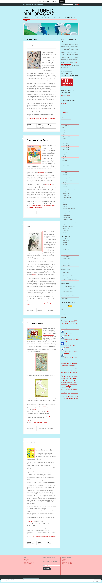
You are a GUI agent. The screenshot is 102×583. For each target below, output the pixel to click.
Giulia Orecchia (67, 380)
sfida (48, 303)
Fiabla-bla (31, 442)
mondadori (68, 386)
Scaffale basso (66, 224)
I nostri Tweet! (66, 117)
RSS (25, 21)
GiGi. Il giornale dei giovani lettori (70, 190)
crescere (75, 369)
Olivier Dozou (49, 536)
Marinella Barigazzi (67, 263)
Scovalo (44, 406)
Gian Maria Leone (50, 310)
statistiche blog (66, 163)
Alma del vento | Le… (68, 351)
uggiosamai (49, 543)
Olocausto (76, 387)
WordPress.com (27, 565)
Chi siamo (35, 18)
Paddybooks (65, 213)
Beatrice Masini (68, 366)
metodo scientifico (35, 207)
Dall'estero (65, 130)
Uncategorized (66, 165)
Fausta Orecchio (32, 536)
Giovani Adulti (39, 310)
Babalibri (73, 365)
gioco (43, 118)
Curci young (62, 370)
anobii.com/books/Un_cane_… (69, 291)
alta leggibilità (69, 363)
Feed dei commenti (28, 563)
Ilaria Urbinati (66, 240)
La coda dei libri (66, 195)
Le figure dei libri (66, 199)
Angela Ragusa (66, 256)
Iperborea (66, 382)
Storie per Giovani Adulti (68, 226)
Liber (64, 202)
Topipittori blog (66, 230)
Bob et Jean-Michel (66, 174)
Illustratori (46, 18)
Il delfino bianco (66, 272)
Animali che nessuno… (69, 357)
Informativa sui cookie (20, 580)
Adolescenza (63, 363)
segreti (44, 303)
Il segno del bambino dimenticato (70, 279)
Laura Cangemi (72, 384)
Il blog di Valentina (67, 193)
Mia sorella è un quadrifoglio (69, 275)
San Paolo (66, 394)
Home (26, 18)
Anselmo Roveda (69, 365)
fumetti (68, 378)
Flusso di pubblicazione (29, 562)
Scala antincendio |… (68, 339)
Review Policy (71, 18)
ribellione (62, 393)
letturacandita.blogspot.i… (68, 288)
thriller (28, 304)
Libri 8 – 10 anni (66, 151)
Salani (69, 393)
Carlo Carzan (41, 172)
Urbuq (76, 357)
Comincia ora (62, 1)
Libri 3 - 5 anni (39, 125)
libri (76, 384)
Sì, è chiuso (64, 559)
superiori (51, 303)
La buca (30, 45)
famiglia (63, 376)
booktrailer (30, 521)
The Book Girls (66, 228)
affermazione (31, 303)
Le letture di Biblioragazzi (39, 12)
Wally (34, 409)
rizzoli (65, 393)
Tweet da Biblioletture (66, 119)
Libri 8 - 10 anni (41, 127)
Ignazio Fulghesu (48, 184)
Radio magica (65, 221)
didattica (30, 422)
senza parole (65, 162)
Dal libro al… (65, 129)
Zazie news (65, 232)
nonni (73, 387)
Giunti (70, 380)
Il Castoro (73, 380)
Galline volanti (66, 188)
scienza (40, 207)
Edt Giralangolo (64, 374)
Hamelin (64, 191)
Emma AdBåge (38, 118)
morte (69, 387)
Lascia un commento (30, 125)
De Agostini (66, 370)
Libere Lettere (65, 204)
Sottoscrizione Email (49, 557)
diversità (69, 370)
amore (62, 365)
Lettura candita (66, 201)
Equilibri (64, 182)
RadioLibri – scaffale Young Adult (70, 223)
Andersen (65, 172)
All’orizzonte (67, 335)
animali (64, 365)
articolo (34, 274)
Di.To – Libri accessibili (67, 178)
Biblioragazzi (64, 103)
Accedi (25, 560)
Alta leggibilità (66, 125)
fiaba (37, 536)
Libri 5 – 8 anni (66, 149)
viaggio (62, 399)
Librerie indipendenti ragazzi (69, 208)
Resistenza (74, 391)
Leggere (64, 141)
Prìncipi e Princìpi (66, 215)
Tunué (74, 398)
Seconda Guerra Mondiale (67, 396)
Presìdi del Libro (66, 217)
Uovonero (76, 398)
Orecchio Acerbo (64, 389)
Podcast (64, 154)
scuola (28, 120)
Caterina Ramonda (50, 125)
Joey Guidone (65, 244)
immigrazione (63, 382)
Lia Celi (64, 261)
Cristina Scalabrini (66, 258)
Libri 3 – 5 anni (66, 147)
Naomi (65, 345)
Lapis (68, 384)
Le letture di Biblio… (68, 333)
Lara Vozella (49, 213)
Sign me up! (46, 568)
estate (36, 303)
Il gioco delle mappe (51, 411)
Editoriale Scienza (45, 205)
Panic (29, 225)
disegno (34, 422)
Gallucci (71, 378)
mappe (45, 422)
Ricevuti (64, 156)
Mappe (48, 416)
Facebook (64, 112)
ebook (64, 132)
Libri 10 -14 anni (66, 145)
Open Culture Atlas (67, 212)
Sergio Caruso (65, 248)
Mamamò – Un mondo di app (69, 210)
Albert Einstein (32, 205)
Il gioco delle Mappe (35, 323)
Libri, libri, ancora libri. (67, 562)
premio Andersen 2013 (48, 335)
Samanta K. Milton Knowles (50, 118)
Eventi (64, 134)
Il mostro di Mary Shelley (67, 563)
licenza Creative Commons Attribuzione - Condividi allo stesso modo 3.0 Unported (69, 322)
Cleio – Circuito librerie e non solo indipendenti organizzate (70, 176)
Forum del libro (66, 184)
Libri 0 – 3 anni (66, 143)
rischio (41, 303)
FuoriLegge (65, 186)
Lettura (75, 384)
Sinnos (76, 396)
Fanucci (67, 376)
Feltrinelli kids (70, 376)
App (63, 127)
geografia (39, 422)
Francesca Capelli (66, 260)
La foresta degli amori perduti (69, 274)
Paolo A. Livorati (66, 265)
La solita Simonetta (67, 197)
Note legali (58, 18)
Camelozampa (32, 118)
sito (28, 420)
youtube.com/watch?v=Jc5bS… (69, 286)
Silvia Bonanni (66, 249)
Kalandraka (70, 382)
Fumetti (64, 138)
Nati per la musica (66, 152)
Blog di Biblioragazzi (65, 95)
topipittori (70, 398)
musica (71, 387)
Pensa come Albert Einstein (38, 140)
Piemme (74, 389)
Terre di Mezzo (64, 398)
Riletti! (64, 158)
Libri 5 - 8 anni (39, 428)
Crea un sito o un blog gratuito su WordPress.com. (32, 576)
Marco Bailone (66, 246)
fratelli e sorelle (65, 378)
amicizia (74, 363)
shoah (74, 396)
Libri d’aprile (64, 560)
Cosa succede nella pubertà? (68, 277)
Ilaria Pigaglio (66, 238)
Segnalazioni (65, 160)
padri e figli (70, 389)
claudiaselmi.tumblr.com (68, 289)
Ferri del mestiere (66, 136)
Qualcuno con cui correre (68, 219)
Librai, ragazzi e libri (67, 206)
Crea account (26, 559)
